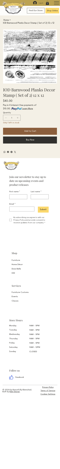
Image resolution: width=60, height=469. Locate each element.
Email (12, 204)
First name (14, 192)
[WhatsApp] (4, 152)
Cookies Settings (47, 394)
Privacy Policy (48, 387)
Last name (36, 192)
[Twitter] (15, 152)
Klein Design (14, 392)
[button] (47, 3)
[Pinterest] (11, 152)
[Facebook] (8, 152)
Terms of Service (47, 391)
